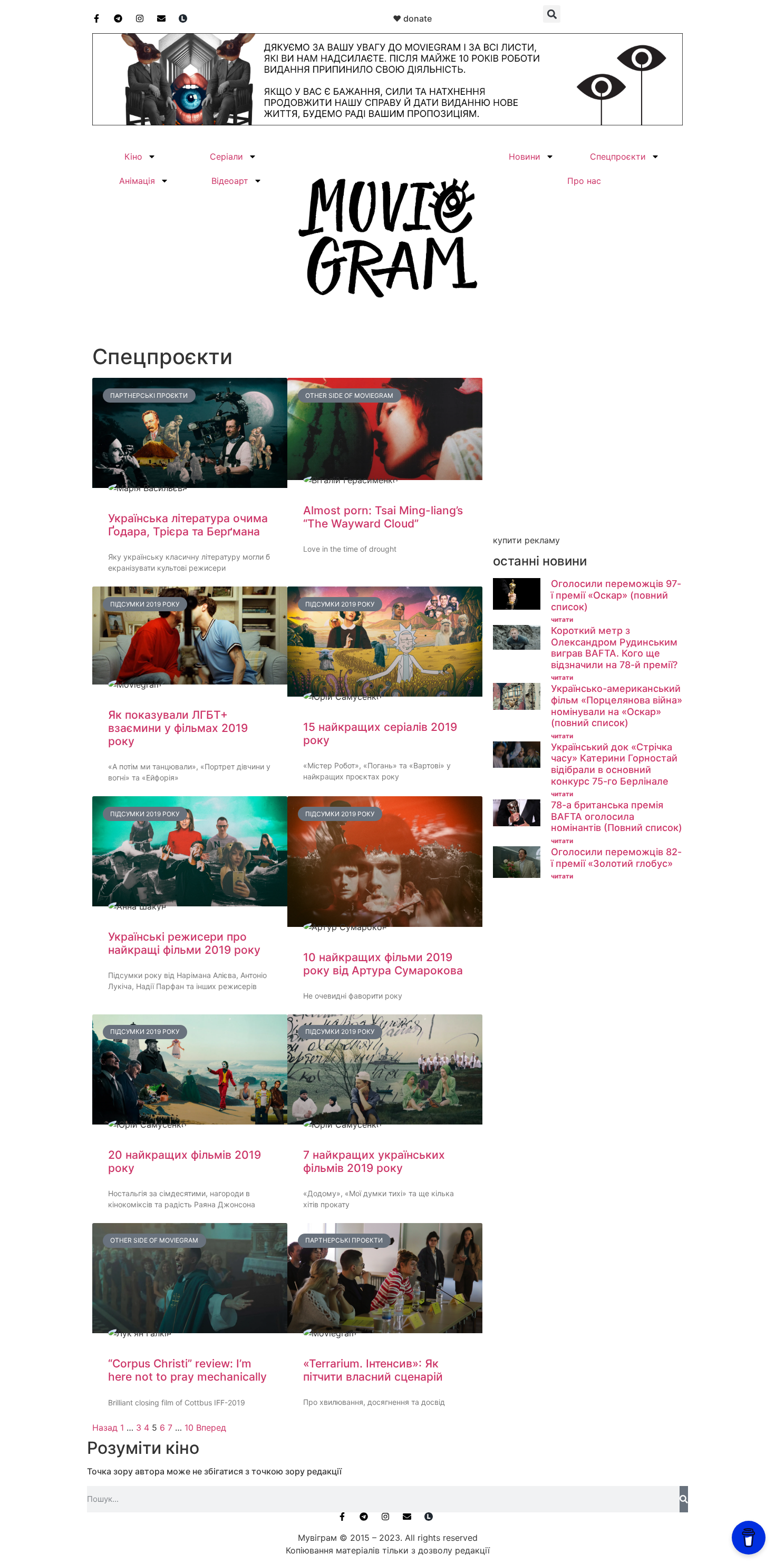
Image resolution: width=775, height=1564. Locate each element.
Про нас (584, 180)
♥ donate (412, 18)
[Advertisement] (587, 457)
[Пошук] (684, 1499)
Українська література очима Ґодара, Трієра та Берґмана (188, 525)
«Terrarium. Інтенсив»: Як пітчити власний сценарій (373, 1370)
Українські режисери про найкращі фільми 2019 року (184, 943)
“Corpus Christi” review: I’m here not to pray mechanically (187, 1370)
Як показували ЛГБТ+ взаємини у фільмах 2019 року (178, 728)
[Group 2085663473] (387, 122)
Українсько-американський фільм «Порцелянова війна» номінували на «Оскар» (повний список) (616, 705)
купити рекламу (526, 540)
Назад (105, 1427)
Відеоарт (229, 180)
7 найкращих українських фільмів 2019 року (374, 1161)
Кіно (133, 156)
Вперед (211, 1427)
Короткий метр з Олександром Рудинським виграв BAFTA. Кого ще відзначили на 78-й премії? (614, 647)
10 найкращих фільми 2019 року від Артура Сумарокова (383, 964)
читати (562, 619)
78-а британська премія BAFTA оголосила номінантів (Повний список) (616, 816)
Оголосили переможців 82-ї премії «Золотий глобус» (616, 857)
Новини (524, 156)
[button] (551, 14)
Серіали (226, 156)
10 (189, 1427)
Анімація (137, 180)
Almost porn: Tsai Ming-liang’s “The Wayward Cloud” (383, 517)
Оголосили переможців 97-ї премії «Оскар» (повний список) (616, 595)
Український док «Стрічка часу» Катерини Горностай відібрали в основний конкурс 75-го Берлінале (614, 764)
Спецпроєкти (618, 156)
